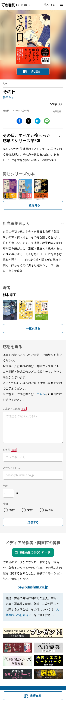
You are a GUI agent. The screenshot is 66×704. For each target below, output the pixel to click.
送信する (33, 522)
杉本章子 (8, 97)
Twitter (28, 121)
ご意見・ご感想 (11, 409)
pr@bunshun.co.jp (33, 587)
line (47, 121)
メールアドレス (11, 468)
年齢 (5, 486)
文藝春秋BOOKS (15, 5)
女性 (30, 510)
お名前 (6, 450)
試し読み (35, 71)
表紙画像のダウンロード (34, 552)
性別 (5, 504)
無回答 (49, 510)
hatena (37, 121)
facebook (19, 121)
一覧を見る (33, 205)
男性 (12, 510)
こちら (41, 394)
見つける (49, 5)
